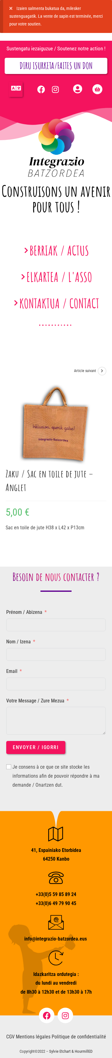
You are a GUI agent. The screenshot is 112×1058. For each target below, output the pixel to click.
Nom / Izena (18, 642)
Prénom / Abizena (24, 612)
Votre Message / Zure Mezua (35, 701)
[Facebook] (41, 89)
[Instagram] (55, 89)
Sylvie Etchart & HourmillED (70, 1051)
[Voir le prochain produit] (102, 371)
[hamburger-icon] (16, 89)
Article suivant (85, 371)
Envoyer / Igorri (36, 747)
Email (11, 671)
